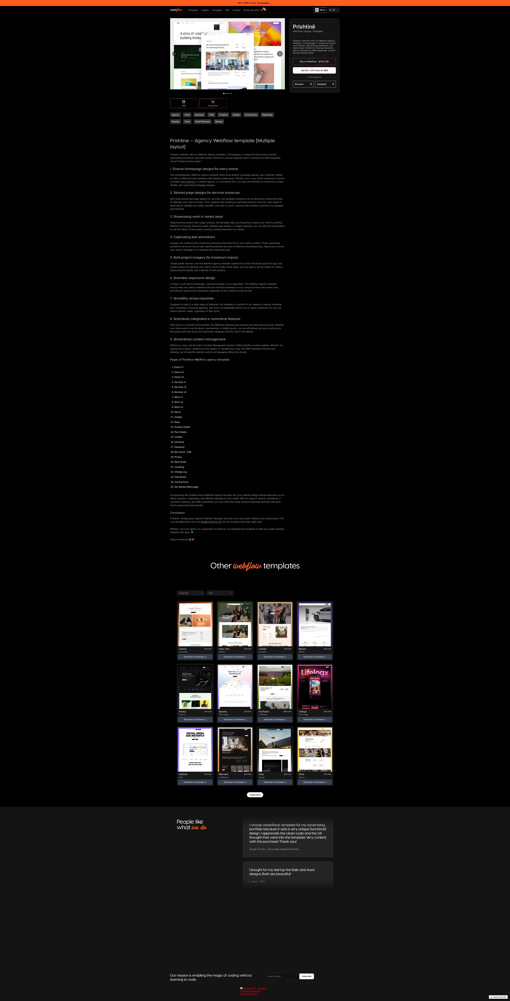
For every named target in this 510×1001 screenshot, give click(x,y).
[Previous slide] (175, 54)
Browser (299, 84)
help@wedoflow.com (211, 521)
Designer (321, 84)
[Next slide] (280, 54)
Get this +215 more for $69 (314, 70)
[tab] (223, 93)
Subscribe (306, 976)
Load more (255, 794)
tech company (188, 181)
